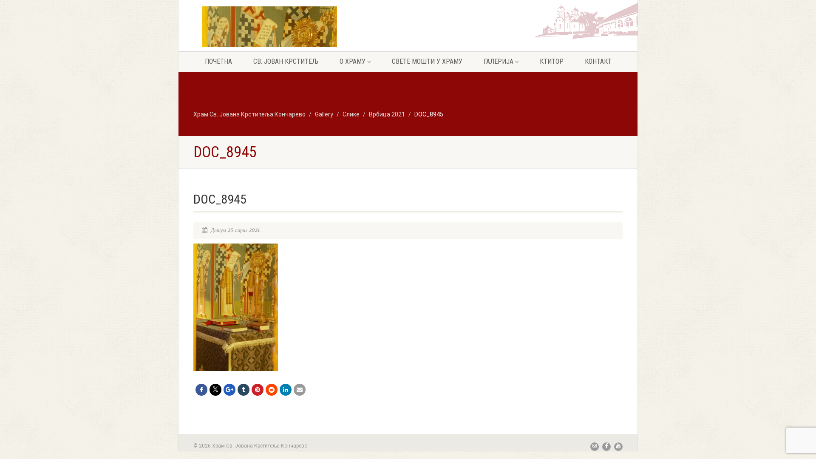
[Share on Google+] (229, 390)
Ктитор (552, 61)
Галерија (498, 61)
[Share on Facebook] (201, 390)
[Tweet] (215, 390)
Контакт (598, 61)
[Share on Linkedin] (286, 390)
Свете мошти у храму (427, 61)
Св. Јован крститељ (285, 61)
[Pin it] (258, 390)
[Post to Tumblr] (243, 390)
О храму (353, 61)
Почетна (218, 61)
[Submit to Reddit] (272, 390)
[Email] (300, 390)
